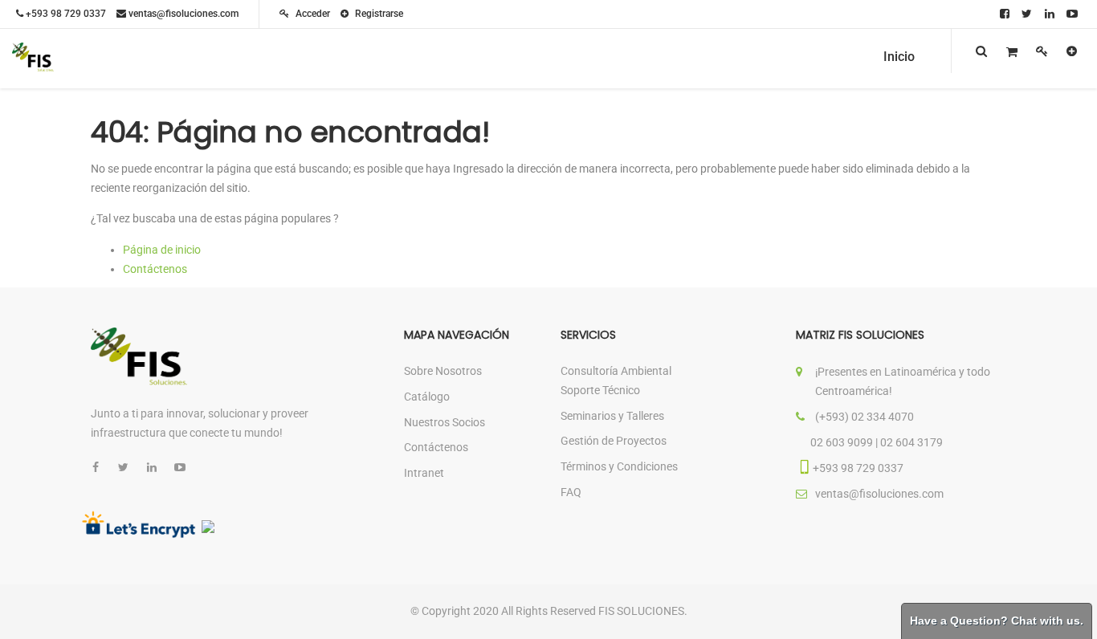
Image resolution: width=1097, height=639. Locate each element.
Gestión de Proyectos (614, 440)
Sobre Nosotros (443, 370)
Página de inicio (162, 249)
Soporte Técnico (600, 390)
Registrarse (378, 13)
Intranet (424, 472)
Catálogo (427, 396)
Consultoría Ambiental (616, 370)
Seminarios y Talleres (612, 415)
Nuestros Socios (444, 422)
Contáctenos (155, 269)
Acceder (311, 13)
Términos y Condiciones (619, 466)
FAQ (571, 492)
